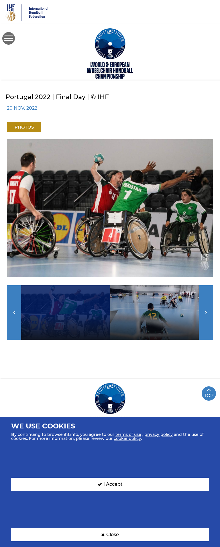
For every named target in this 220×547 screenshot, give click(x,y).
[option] (110, 208)
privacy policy (158, 434)
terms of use (128, 434)
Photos (24, 127)
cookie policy (127, 438)
